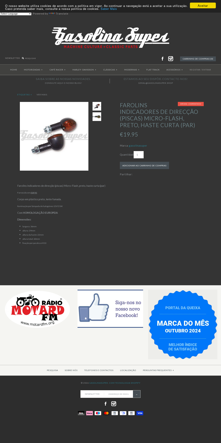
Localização (128, 370)
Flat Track (153, 69)
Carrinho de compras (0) (198, 58)
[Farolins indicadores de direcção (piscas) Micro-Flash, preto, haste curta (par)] (54, 104)
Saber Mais (109, 8)
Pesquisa (52, 370)
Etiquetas (24, 94)
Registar (195, 69)
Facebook (162, 58)
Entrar (206, 69)
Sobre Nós (71, 370)
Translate (62, 13)
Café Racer (58, 69)
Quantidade (127, 154)
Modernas (132, 69)
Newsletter (12, 58)
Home (13, 69)
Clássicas (110, 69)
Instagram (170, 58)
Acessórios (174, 69)
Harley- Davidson (84, 69)
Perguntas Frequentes (158, 370)
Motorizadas (33, 69)
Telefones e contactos (98, 370)
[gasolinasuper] (110, 24)
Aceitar (203, 5)
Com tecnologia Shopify (124, 383)
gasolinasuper (138, 145)
